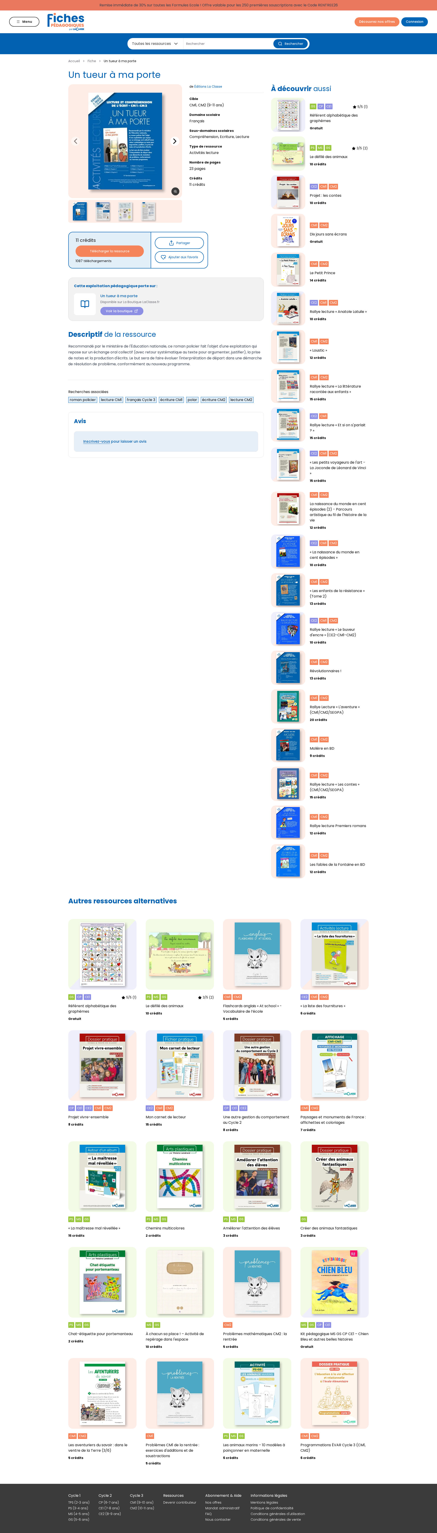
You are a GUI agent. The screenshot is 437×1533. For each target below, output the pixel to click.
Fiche (92, 61)
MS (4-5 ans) (78, 1514)
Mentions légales (264, 1502)
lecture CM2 (241, 399)
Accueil (74, 61)
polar (192, 399)
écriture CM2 (213, 399)
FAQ (208, 1514)
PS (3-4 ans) (78, 1508)
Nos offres (213, 1502)
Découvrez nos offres (377, 21)
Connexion (414, 21)
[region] (125, 141)
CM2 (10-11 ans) (142, 1508)
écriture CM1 (171, 399)
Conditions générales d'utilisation (278, 1514)
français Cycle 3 (141, 399)
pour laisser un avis (115, 441)
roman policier (83, 399)
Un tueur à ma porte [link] (120, 61)
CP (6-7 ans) (109, 1502)
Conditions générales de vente (276, 1519)
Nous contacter (218, 1519)
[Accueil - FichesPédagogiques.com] (66, 21)
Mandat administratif (222, 1508)
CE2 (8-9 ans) (110, 1514)
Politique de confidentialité (272, 1508)
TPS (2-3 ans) (78, 1502)
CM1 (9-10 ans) (141, 1502)
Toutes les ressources (151, 43)
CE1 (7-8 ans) (109, 1508)
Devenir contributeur (179, 1502)
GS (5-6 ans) (78, 1519)
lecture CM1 (111, 399)
